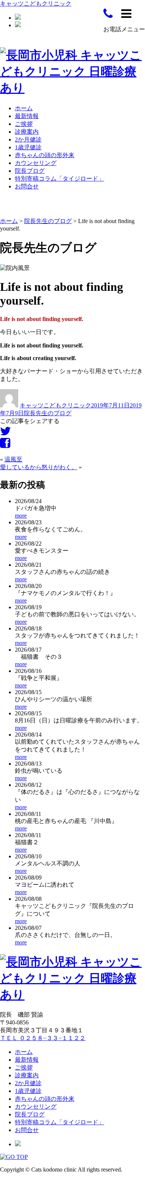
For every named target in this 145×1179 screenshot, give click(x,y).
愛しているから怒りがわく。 (38, 467)
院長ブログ (30, 171)
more (21, 515)
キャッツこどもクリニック (35, 3)
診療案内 (27, 131)
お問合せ (27, 186)
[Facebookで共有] (5, 445)
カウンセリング (36, 163)
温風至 (13, 459)
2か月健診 (28, 139)
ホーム (24, 108)
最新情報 (27, 116)
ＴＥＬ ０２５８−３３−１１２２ (43, 1038)
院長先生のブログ (47, 413)
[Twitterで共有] (5, 433)
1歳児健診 (28, 147)
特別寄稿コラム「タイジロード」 (59, 178)
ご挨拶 (24, 124)
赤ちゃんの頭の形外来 (44, 155)
